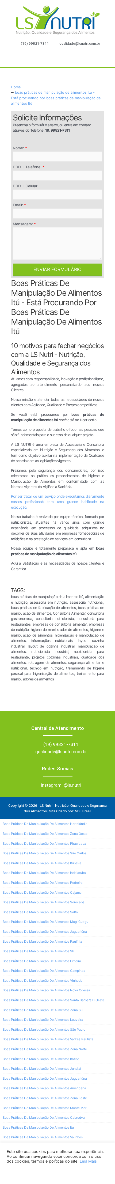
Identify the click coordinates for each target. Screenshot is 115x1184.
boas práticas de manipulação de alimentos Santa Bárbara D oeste (53, 1000)
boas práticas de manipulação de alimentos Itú (38, 1127)
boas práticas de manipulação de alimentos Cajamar (43, 892)
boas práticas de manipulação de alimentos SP (38, 951)
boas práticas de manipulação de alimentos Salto (40, 912)
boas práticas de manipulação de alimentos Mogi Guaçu (45, 922)
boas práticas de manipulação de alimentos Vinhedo (42, 981)
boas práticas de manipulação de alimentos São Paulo (44, 1029)
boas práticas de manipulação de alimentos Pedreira (43, 883)
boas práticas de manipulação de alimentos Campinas (44, 971)
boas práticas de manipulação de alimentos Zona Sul (43, 1010)
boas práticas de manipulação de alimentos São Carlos (44, 853)
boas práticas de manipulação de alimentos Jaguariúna (45, 932)
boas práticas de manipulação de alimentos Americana (44, 1088)
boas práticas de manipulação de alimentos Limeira (42, 961)
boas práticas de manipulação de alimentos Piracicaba (44, 844)
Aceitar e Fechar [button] (25, 1172)
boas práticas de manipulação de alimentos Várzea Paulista (48, 1039)
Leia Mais (88, 1161)
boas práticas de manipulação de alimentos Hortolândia (45, 824)
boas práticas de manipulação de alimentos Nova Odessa (46, 990)
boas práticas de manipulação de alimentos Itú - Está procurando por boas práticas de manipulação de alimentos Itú (56, 97)
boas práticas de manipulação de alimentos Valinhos (43, 1137)
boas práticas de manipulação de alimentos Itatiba (41, 1059)
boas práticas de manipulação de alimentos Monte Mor (44, 1108)
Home (16, 87)
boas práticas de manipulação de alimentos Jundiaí (42, 1069)
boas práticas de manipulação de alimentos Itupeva (42, 863)
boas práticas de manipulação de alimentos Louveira (43, 1020)
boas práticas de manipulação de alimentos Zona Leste (45, 1098)
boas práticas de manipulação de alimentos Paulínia (42, 941)
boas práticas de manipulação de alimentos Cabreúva (44, 1118)
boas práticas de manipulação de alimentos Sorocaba (44, 902)
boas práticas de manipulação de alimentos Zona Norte (45, 1049)
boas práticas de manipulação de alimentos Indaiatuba (44, 873)
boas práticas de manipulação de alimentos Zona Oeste (45, 834)
